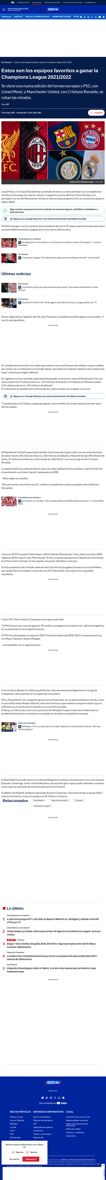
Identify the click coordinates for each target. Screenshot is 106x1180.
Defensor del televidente (43, 1120)
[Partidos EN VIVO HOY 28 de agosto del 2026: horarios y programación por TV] (9, 303)
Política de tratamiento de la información (77, 1125)
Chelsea (78, 800)
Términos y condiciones (75, 1132)
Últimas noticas (23, 2)
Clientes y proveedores (42, 1134)
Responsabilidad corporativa (77, 1120)
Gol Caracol (37, 2)
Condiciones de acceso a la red (78, 1117)
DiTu (12, 1134)
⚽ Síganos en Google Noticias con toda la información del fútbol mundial (47, 396)
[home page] (12, 2)
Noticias (33, 1152)
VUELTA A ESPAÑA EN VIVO (37, 17)
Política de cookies (73, 1129)
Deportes (19, 1152)
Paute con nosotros (40, 1141)
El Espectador (15, 1137)
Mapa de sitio (38, 1137)
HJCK (12, 1131)
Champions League (42, 806)
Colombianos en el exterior (29, 239)
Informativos (90, 2)
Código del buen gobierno (43, 1127)
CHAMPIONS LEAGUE (61, 17)
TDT (35, 1124)
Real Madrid (39, 800)
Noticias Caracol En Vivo (72, 2)
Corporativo (70, 1136)
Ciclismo (20, 940)
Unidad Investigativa (52, 2)
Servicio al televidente (42, 1117)
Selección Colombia (26, 723)
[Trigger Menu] (3, 9)
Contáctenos (38, 1131)
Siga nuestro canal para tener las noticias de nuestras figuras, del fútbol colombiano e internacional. (54, 210)
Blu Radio (13, 1124)
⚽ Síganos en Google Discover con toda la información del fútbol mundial (48, 218)
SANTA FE (18, 17)
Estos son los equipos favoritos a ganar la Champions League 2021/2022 (43, 62)
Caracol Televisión (17, 1120)
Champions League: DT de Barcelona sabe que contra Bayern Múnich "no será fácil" (61, 257)
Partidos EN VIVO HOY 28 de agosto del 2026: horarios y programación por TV (59, 302)
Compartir (98, 113)
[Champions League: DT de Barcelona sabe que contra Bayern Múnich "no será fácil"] (9, 258)
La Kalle (13, 1127)
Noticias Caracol (16, 1117)
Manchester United (59, 800)
